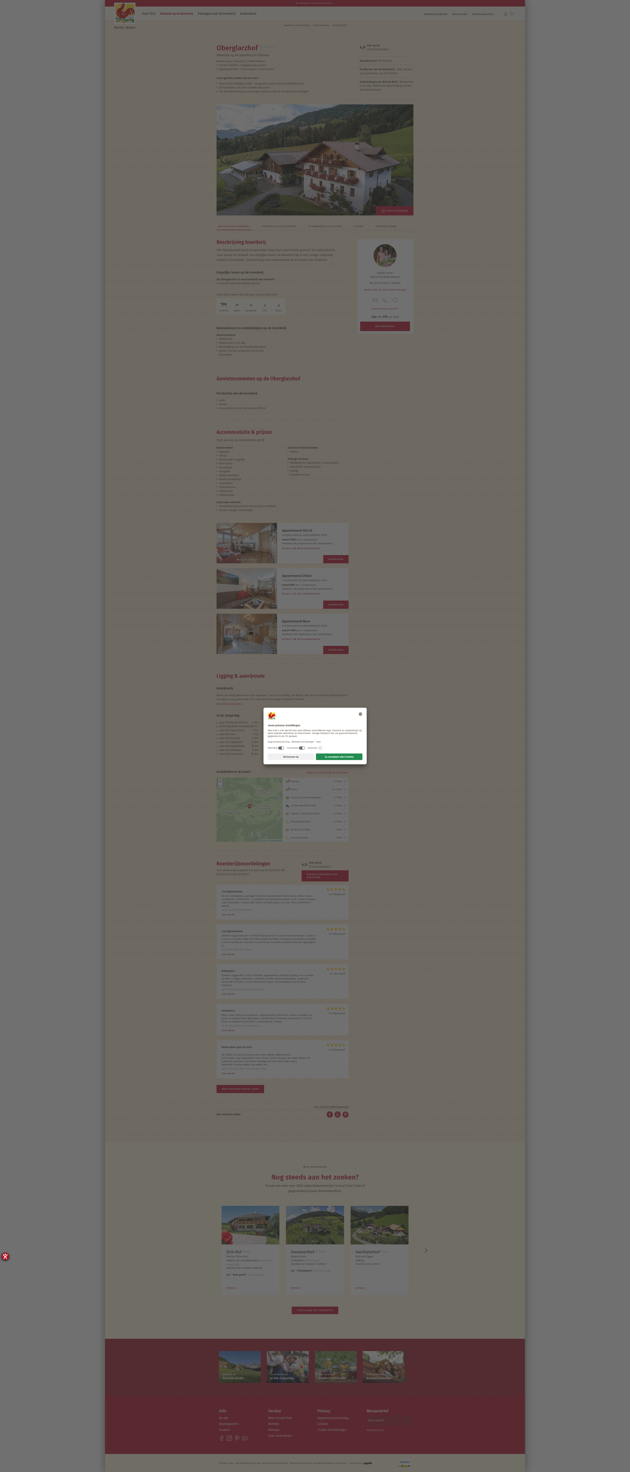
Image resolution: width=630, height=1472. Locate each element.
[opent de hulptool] (5, 1256)
